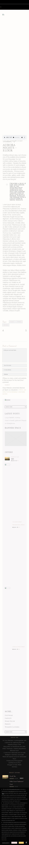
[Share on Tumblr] (14, 316)
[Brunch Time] (5, 777)
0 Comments (7, 142)
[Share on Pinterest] (16, 316)
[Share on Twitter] (6, 316)
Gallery (14, 141)
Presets (7, 724)
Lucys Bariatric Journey (12, 417)
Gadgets (8, 718)
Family (12, 322)
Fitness (19, 322)
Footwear (9, 715)
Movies (6, 325)
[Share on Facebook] (3, 316)
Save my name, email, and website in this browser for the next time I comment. (14, 380)
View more (4, 839)
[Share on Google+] (9, 316)
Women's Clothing (12, 727)
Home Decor (10, 721)
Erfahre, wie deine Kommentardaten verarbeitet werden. (14, 392)
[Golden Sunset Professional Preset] (5, 783)
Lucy (20, 141)
